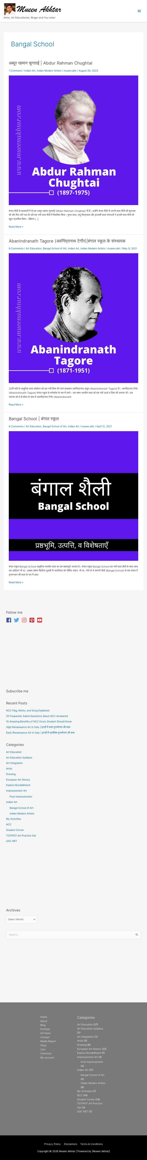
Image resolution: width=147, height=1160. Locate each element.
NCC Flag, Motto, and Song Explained (27, 710)
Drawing (11, 774)
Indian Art (29, 70)
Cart (42, 1049)
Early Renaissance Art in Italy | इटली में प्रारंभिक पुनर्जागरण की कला (40, 732)
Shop (43, 1045)
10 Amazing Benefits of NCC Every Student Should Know (39, 721)
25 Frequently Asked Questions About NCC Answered (37, 716)
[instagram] (25, 620)
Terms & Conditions (91, 1144)
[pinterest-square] (32, 620)
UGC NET (11, 841)
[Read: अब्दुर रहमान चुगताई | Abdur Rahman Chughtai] (73, 140)
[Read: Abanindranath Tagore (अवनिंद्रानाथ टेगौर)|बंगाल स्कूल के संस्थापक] (73, 318)
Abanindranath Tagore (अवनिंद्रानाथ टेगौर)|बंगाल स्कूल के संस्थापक (67, 241)
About (43, 1021)
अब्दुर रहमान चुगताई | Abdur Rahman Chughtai (50, 63)
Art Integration (14, 763)
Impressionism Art (16, 790)
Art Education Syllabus (19, 757)
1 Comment (15, 70)
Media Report (48, 1041)
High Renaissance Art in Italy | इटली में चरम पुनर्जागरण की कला (38, 727)
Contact (45, 1037)
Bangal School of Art (55, 248)
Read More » (16, 226)
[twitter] (17, 620)
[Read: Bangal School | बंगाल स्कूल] (73, 495)
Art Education (33, 248)
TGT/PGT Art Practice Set (21, 835)
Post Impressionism (21, 796)
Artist (9, 768)
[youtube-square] (40, 620)
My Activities (13, 818)
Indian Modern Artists (49, 70)
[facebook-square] (9, 620)
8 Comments (16, 248)
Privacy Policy (52, 1144)
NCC (8, 824)
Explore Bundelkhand (18, 785)
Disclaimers (70, 1144)
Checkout (45, 1053)
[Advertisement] (73, 656)
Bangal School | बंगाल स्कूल (34, 418)
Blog (42, 1025)
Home (43, 1016)
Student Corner (15, 830)
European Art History (18, 779)
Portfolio (45, 1029)
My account (47, 1057)
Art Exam (45, 1033)
